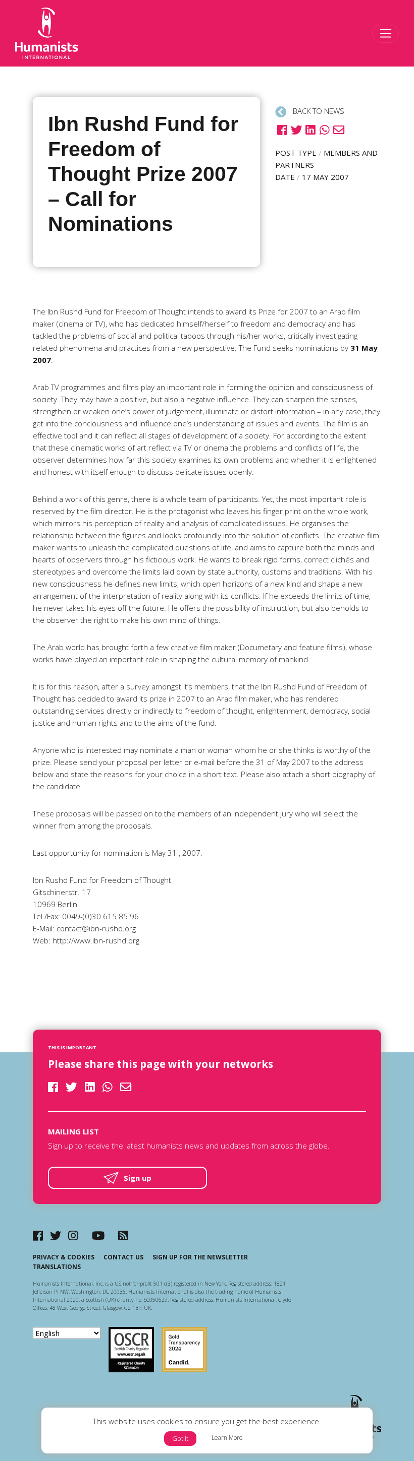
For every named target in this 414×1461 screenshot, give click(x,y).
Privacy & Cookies (63, 1257)
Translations (57, 1266)
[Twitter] (56, 1235)
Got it (180, 1438)
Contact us (123, 1257)
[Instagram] (73, 1235)
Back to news (317, 111)
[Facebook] (38, 1235)
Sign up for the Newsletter (200, 1257)
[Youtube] (98, 1235)
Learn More (227, 1437)
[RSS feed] (123, 1235)
